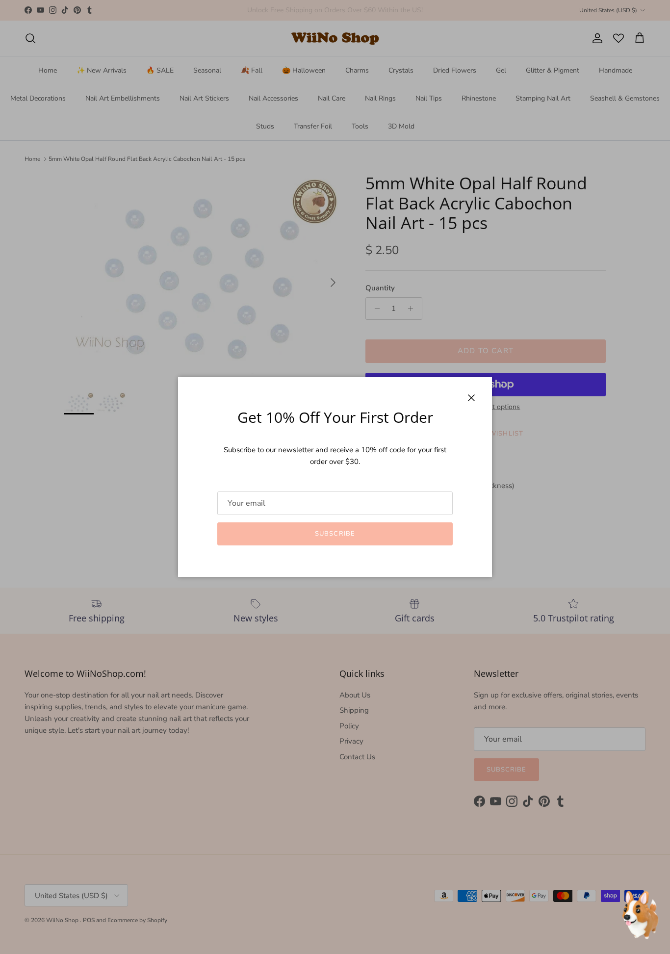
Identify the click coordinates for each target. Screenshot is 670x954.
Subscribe (335, 533)
